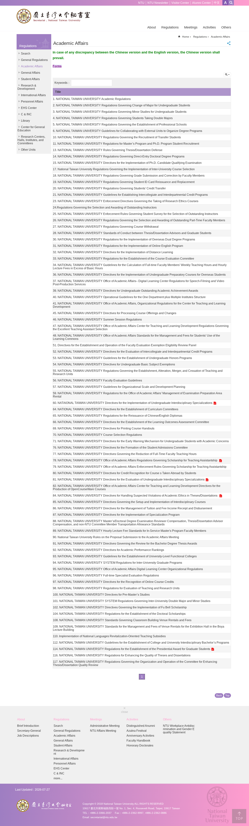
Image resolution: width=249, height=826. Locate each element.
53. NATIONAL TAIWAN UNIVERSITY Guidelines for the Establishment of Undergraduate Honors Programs (122, 358)
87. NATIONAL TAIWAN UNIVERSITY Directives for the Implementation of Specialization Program (116, 514)
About (151, 27)
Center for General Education (31, 129)
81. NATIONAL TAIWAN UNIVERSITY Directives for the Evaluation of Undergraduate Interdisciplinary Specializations (129, 479)
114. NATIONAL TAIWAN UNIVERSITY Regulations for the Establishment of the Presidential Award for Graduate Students (131, 649)
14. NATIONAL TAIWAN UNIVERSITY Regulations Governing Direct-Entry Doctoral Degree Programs (118, 156)
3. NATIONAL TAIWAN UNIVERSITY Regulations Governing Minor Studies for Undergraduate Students (119, 111)
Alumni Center (201, 2)
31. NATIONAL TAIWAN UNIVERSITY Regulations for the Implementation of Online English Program (118, 245)
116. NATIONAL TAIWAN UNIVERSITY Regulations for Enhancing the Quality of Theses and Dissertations (121, 655)
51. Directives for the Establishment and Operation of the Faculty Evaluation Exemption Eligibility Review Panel (124, 345)
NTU (141, 2)
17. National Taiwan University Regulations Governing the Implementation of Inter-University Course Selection (124, 169)
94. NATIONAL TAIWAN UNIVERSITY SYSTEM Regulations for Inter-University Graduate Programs (117, 562)
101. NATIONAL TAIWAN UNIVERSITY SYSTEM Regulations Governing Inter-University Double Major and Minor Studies (131, 601)
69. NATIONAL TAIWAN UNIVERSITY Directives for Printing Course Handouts (103, 428)
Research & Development (26, 87)
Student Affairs (30, 79)
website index (231, 2)
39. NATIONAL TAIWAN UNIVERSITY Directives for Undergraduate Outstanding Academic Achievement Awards (125, 290)
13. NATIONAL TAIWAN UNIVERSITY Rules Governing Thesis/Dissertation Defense (107, 150)
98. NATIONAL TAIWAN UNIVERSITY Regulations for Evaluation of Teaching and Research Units (116, 588)
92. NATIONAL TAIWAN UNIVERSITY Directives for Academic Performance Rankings (108, 549)
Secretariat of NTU (54, 16)
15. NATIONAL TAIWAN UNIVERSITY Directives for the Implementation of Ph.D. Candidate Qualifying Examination (127, 162)
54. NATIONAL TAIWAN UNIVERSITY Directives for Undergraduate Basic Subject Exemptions (114, 364)
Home (185, 36)
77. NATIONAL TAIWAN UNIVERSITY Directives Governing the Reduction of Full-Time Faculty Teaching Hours (125, 454)
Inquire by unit (227, 74)
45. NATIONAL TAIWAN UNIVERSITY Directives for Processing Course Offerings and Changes (114, 313)
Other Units (28, 149)
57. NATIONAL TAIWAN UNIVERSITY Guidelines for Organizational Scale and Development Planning (119, 386)
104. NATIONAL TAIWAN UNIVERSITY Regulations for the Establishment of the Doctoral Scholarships (119, 613)
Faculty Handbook (138, 740)
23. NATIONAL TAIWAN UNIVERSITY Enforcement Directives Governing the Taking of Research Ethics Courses (125, 201)
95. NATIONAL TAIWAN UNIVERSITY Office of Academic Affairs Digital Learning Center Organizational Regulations (128, 569)
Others (226, 27)
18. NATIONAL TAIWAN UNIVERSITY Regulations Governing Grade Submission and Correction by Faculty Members (129, 175)
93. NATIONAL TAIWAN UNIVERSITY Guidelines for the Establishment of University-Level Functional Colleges (125, 556)
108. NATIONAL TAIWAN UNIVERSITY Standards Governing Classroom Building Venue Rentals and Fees (122, 620)
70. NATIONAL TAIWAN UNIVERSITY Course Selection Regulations (97, 434)
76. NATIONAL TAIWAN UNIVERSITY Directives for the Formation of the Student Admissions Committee (120, 447)
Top (227, 695)
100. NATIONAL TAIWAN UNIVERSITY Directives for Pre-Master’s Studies (101, 594)
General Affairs (30, 72)
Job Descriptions (28, 735)
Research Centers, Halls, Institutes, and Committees (31, 140)
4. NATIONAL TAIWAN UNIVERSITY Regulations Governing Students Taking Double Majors (113, 118)
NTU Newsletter (157, 2)
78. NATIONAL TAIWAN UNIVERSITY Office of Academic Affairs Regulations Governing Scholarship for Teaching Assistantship (135, 460)
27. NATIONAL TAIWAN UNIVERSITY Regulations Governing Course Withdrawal (106, 226)
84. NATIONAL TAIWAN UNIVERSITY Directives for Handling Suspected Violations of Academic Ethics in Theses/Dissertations (135, 495)
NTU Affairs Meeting (103, 730)
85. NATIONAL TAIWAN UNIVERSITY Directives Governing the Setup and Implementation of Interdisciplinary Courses (129, 501)
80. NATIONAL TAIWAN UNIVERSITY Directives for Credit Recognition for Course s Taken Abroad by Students (124, 473)
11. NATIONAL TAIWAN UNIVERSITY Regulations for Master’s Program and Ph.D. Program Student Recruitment (126, 143)
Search (25, 53)
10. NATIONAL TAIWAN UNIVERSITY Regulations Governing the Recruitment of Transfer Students (117, 137)
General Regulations (34, 59)
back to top (239, 816)
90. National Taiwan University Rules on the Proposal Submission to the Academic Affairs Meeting (116, 537)
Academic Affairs (32, 66)
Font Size (225, 2)
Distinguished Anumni (141, 725)
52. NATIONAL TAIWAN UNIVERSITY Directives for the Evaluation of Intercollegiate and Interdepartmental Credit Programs (132, 351)
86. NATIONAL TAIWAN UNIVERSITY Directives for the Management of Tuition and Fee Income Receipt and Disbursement (132, 508)
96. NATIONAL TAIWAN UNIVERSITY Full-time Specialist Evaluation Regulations (106, 575)
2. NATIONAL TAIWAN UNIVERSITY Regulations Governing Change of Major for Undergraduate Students (121, 105)
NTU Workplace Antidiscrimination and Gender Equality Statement (179, 729)
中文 (217, 2)
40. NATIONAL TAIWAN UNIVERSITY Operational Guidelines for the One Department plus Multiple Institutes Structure (129, 297)
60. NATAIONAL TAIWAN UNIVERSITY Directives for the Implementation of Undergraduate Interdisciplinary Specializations (132, 402)
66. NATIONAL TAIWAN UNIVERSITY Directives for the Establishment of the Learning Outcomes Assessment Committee (131, 422)
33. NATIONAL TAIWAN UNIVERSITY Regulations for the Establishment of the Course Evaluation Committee (123, 258)
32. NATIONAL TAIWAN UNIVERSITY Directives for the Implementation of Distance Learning (113, 252)
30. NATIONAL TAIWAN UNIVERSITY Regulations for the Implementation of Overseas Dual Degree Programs (124, 239)
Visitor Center (180, 2)
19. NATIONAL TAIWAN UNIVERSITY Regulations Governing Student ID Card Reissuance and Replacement (123, 182)
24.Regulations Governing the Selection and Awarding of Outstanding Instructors (105, 207)
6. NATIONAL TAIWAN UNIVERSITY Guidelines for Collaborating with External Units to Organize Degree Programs (127, 130)
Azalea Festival (137, 730)
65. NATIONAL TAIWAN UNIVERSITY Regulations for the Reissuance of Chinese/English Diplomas (117, 415)
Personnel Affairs (32, 101)
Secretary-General (29, 730)
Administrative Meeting (105, 725)
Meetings (190, 27)
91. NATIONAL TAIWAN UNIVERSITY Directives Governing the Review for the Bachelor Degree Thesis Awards (125, 543)
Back (219, 695)
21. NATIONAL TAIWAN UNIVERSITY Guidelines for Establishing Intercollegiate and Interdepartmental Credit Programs (130, 194)
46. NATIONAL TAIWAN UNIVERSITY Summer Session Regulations (97, 319)
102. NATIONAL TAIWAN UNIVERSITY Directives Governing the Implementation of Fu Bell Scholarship (120, 607)
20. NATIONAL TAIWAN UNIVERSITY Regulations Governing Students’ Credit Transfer (109, 188)
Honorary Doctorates (140, 745)
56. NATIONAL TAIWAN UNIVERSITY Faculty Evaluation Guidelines (97, 380)
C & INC (26, 114)
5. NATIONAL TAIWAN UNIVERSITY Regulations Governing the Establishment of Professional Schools (120, 124)
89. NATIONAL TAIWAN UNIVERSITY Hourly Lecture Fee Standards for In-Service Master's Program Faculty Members (129, 530)
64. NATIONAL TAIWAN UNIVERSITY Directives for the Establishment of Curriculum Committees (115, 409)
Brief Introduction (28, 725)
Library (25, 120)
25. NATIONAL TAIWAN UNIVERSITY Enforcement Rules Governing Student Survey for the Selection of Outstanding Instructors (135, 213)
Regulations (170, 27)
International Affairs (33, 95)
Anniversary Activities (140, 735)
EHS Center (29, 107)
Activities (209, 27)
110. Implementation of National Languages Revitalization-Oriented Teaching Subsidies (109, 636)
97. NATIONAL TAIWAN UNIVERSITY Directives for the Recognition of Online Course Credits (113, 581)
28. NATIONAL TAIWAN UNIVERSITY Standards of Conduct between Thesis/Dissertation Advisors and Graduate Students (132, 233)
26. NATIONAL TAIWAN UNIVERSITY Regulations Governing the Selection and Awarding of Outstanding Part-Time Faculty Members (139, 220)
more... (58, 778)
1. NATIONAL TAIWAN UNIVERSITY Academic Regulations (92, 99)
